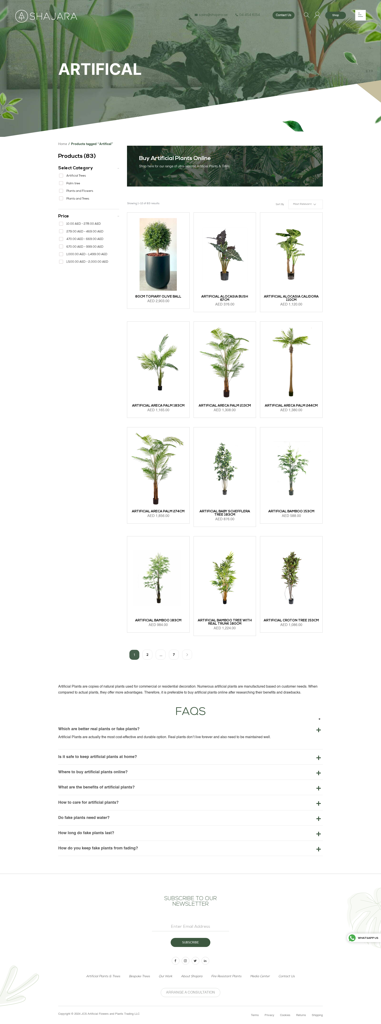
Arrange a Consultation (190, 992)
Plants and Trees (77, 199)
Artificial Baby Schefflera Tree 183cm (225, 513)
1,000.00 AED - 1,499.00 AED (86, 254)
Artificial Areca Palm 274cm (158, 511)
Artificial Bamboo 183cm (158, 620)
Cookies (285, 1015)
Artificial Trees (76, 176)
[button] (305, 204)
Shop (335, 15)
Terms (255, 1015)
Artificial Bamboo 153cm (291, 511)
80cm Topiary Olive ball (158, 296)
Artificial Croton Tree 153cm (291, 620)
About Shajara (191, 976)
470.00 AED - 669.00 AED (84, 239)
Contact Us (283, 15)
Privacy (269, 1015)
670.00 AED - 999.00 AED (84, 247)
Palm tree (73, 183)
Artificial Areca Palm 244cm (291, 405)
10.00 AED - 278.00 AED (83, 224)
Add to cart (138, 317)
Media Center (260, 976)
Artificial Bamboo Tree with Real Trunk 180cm (225, 622)
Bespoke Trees (139, 976)
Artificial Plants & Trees (103, 976)
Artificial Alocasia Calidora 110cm (291, 298)
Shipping (317, 1015)
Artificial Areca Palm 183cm (158, 405)
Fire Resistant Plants (226, 976)
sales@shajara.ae (213, 15)
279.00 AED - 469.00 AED (84, 231)
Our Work (165, 976)
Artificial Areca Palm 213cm (225, 405)
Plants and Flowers (79, 191)
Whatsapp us (368, 938)
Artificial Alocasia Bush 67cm (224, 298)
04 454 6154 (249, 15)
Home (62, 144)
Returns (301, 1015)
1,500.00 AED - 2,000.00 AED (87, 262)
